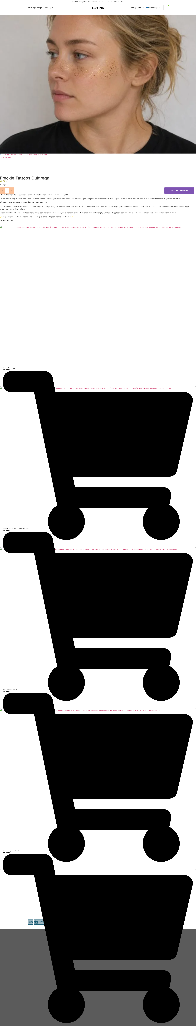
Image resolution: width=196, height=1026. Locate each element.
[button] (49, 7)
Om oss (141, 8)
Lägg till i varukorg (179, 191)
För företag (132, 8)
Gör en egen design (34, 8)
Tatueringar (48, 8)
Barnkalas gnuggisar (10, 368)
